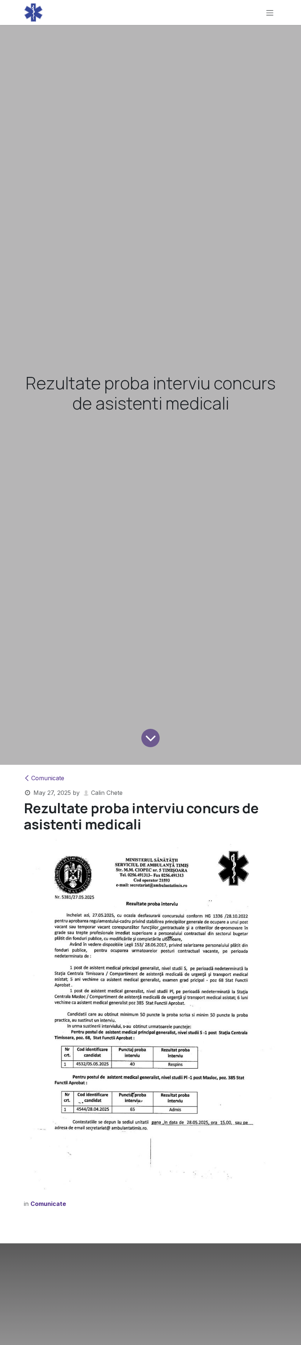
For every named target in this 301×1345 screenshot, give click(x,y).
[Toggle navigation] (269, 12)
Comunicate (47, 778)
